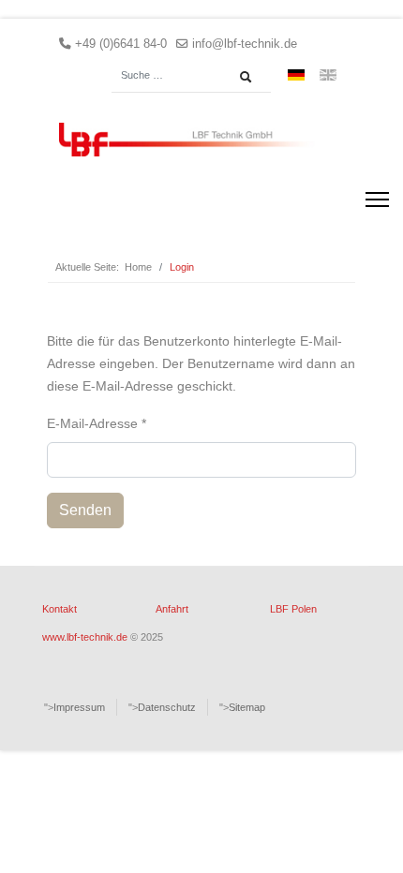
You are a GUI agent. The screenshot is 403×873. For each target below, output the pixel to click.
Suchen (250, 76)
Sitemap (247, 707)
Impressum (79, 707)
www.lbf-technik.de (84, 637)
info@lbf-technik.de (244, 44)
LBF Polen (293, 608)
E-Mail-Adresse (96, 423)
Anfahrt (172, 608)
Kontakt (59, 608)
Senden (85, 510)
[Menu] (377, 199)
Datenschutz (167, 707)
